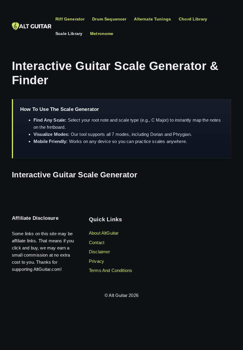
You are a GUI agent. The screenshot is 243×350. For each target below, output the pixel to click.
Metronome (101, 33)
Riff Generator (69, 19)
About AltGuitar (104, 233)
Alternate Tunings (152, 19)
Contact (96, 242)
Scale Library (68, 33)
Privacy (96, 261)
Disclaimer (99, 251)
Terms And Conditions (110, 270)
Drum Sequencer (109, 19)
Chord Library (193, 19)
